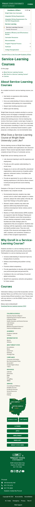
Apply (17, 431)
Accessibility (19, 496)
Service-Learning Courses (14, 27)
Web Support (18, 505)
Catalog (9, 335)
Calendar (9, 371)
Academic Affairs (26, 54)
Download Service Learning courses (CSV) (13, 306)
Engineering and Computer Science (16, 317)
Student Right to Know (13, 365)
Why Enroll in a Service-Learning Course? (16, 74)
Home (3, 54)
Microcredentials (10, 40)
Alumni (11, 340)
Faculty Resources (11, 29)
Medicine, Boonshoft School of (15, 326)
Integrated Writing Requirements (14, 16)
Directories (10, 373)
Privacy (23, 501)
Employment (17, 435)
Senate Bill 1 (10, 363)
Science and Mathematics (14, 328)
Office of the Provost (8, 6)
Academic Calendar (12, 333)
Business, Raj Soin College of (14, 315)
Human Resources (12, 391)
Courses (6, 76)
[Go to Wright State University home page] (13, 3)
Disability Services (11, 387)
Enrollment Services (12, 389)
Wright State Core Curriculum (13, 13)
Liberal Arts (10, 324)
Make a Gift (17, 440)
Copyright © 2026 (8, 496)
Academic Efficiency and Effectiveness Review (16, 33)
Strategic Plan (10, 354)
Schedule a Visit (12, 419)
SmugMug (12, 379)
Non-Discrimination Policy (13, 361)
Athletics (11, 342)
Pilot (8, 377)
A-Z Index (17, 426)
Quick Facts (10, 351)
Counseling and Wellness (13, 386)
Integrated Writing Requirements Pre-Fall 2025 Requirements (16, 20)
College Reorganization (12, 50)
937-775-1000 (17, 467)
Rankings (9, 352)
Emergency (16, 501)
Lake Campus (10, 323)
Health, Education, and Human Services (17, 321)
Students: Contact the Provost (13, 491)
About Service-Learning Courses (13, 72)
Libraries (9, 393)
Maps (8, 375)
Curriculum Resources (11, 37)
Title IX (9, 366)
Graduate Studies (11, 319)
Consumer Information (13, 359)
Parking (9, 395)
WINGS (8, 380)
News (8, 349)
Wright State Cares (17, 445)
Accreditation (10, 347)
